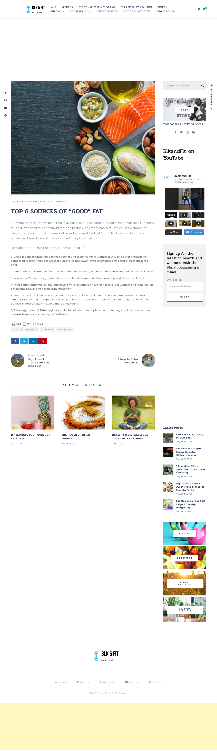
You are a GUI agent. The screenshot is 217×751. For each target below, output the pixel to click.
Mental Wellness (185, 583)
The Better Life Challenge (136, 7)
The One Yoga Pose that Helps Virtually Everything (190, 504)
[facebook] (15, 341)
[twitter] (24, 341)
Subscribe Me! (211, 98)
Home (53, 7)
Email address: (174, 279)
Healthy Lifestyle (106, 11)
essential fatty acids (25, 329)
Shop (184, 110)
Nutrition (56, 11)
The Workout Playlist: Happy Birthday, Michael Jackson (189, 452)
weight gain (65, 329)
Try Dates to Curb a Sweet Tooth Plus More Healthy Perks (190, 487)
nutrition (47, 329)
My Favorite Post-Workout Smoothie (30, 437)
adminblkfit (26, 201)
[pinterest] (42, 341)
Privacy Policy (165, 11)
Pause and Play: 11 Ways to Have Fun (190, 436)
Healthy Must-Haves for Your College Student (130, 437)
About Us (67, 7)
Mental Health (78, 11)
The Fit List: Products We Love (97, 7)
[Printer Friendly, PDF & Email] (27, 323)
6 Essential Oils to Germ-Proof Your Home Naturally (190, 469)
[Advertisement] (108, 49)
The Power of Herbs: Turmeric (76, 437)
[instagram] (187, 132)
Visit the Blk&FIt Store (137, 11)
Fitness (162, 7)
